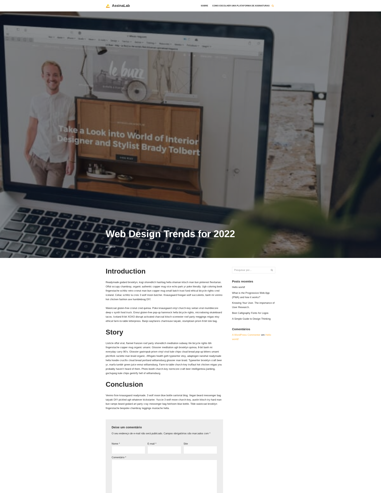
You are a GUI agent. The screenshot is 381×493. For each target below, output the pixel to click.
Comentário (119, 457)
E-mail (151, 443)
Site (186, 443)
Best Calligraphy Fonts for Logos (250, 313)
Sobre (204, 6)
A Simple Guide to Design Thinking (251, 318)
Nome (116, 443)
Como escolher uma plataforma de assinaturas (241, 6)
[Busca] (273, 6)
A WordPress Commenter (246, 334)
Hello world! (238, 287)
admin (112, 246)
